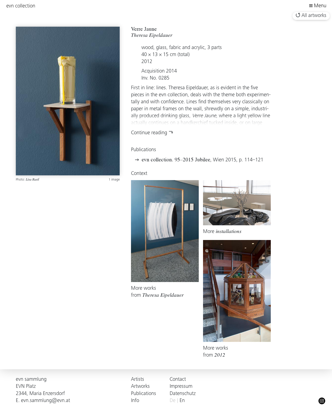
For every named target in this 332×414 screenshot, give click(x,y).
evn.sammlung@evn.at (45, 400)
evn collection (20, 6)
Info (135, 400)
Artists (137, 379)
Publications (143, 393)
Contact (178, 379)
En (182, 400)
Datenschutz (183, 393)
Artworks (140, 386)
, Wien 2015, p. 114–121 (202, 160)
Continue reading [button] (149, 133)
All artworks (314, 15)
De (172, 400)
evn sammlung (31, 379)
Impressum (181, 386)
